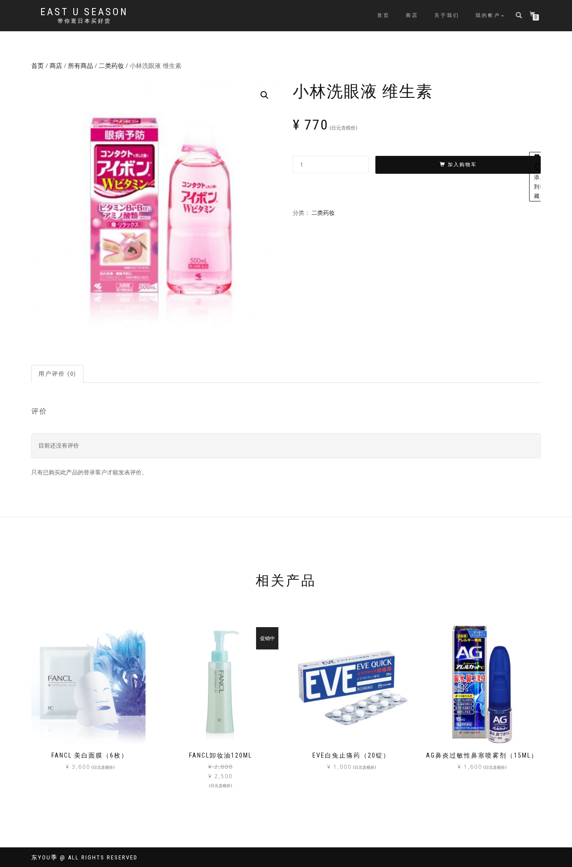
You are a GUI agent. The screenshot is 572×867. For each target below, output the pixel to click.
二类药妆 (111, 65)
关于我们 (446, 15)
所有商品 (80, 65)
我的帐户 (487, 15)
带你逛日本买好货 (84, 21)
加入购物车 (462, 165)
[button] (265, 95)
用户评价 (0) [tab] (57, 373)
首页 (383, 15)
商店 (412, 15)
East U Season (84, 12)
